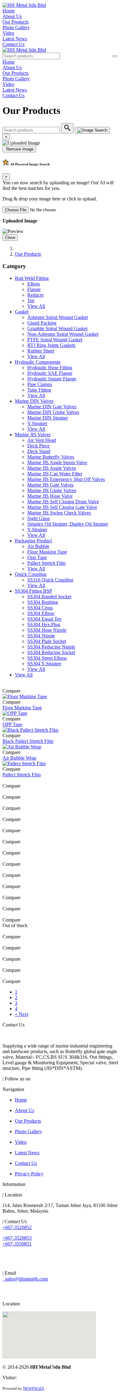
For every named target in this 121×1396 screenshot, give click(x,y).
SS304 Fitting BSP (33, 591)
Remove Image (19, 149)
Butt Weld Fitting (32, 278)
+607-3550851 (17, 1243)
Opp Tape (37, 557)
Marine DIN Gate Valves (51, 406)
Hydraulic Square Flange (51, 378)
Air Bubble (38, 546)
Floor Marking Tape (22, 707)
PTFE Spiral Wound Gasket (54, 339)
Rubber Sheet (40, 350)
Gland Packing (41, 322)
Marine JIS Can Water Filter (54, 473)
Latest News (14, 38)
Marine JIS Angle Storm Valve (57, 462)
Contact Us (13, 44)
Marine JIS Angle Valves (51, 468)
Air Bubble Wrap (19, 758)
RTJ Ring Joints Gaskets (51, 345)
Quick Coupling (31, 574)
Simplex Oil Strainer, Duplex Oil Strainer (67, 524)
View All (36, 306)
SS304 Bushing (42, 602)
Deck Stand (38, 451)
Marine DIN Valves (34, 401)
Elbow (33, 283)
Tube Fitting (39, 390)
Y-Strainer (37, 423)
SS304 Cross (40, 607)
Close (10, 237)
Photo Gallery (16, 27)
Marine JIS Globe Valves (51, 490)
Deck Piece (38, 445)
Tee (30, 300)
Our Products (15, 22)
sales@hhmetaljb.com (25, 1279)
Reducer (35, 295)
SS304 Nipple (41, 635)
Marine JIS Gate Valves (50, 484)
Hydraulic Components (37, 362)
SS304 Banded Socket (49, 596)
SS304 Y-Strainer (44, 663)
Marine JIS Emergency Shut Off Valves (66, 479)
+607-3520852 (17, 1227)
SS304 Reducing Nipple (51, 646)
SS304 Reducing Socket (51, 652)
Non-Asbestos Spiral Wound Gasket (62, 334)
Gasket (22, 311)
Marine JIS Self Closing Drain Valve (63, 501)
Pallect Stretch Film (46, 563)
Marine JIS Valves (33, 434)
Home (8, 10)
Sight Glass (38, 518)
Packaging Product (33, 540)
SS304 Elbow (41, 613)
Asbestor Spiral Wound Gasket (57, 317)
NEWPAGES (33, 1388)
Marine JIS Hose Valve (50, 496)
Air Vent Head (41, 440)
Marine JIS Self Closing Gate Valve (62, 507)
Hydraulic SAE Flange (49, 373)
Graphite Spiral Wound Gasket (57, 328)
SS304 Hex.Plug (43, 624)
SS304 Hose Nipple (46, 630)
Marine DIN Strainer (47, 417)
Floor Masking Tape (47, 551)
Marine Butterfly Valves (50, 457)
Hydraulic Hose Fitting (49, 367)
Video (8, 33)
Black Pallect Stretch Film (27, 741)
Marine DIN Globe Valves (53, 412)
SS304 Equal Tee (44, 619)
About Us (12, 16)
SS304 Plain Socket (46, 641)
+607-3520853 (17, 1238)
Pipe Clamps (39, 384)
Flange (34, 289)
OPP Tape (12, 724)
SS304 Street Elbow (47, 658)
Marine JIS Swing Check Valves (59, 512)
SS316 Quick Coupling (50, 579)
